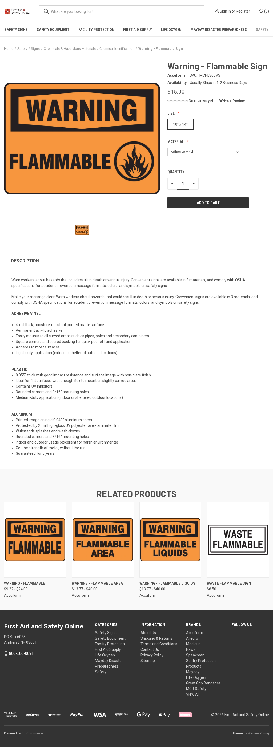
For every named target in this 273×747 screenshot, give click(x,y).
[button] (230, 101)
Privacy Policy (151, 655)
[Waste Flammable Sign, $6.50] (238, 540)
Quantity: (176, 172)
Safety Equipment (53, 29)
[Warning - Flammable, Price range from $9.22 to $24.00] (35, 540)
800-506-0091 (21, 653)
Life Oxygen (171, 29)
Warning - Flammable (24, 583)
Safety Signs (16, 29)
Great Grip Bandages (203, 683)
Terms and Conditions (158, 644)
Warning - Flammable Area (97, 583)
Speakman (195, 655)
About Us (148, 633)
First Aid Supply (137, 29)
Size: (171, 113)
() (266, 11)
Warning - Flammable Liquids (167, 583)
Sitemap (147, 661)
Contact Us (149, 649)
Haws (190, 649)
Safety (262, 29)
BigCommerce (32, 733)
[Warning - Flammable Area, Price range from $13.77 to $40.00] (103, 540)
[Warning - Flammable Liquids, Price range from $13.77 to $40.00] (170, 540)
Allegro (192, 638)
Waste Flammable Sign (229, 583)
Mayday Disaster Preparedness (219, 29)
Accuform (194, 633)
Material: (176, 142)
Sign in (225, 11)
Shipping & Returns (156, 638)
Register (243, 11)
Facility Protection (96, 29)
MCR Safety (196, 689)
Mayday (192, 672)
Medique (193, 644)
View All (192, 694)
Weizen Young (258, 733)
